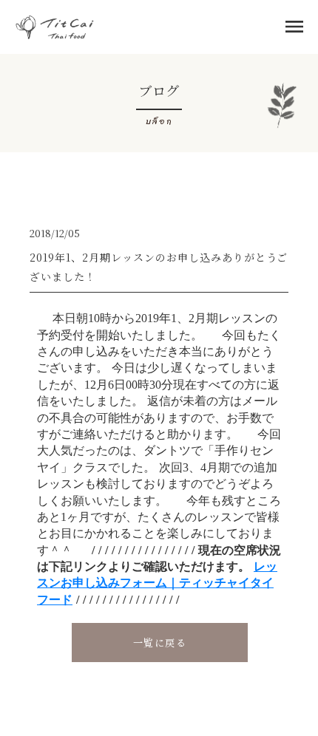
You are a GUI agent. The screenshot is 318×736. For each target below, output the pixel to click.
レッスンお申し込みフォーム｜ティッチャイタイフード (157, 583)
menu (294, 26)
